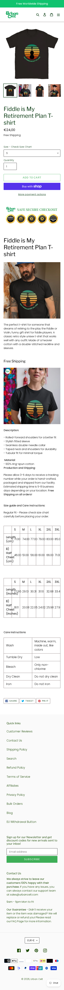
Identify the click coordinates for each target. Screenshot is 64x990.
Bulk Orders (15, 804)
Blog (10, 813)
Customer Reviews (19, 731)
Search (11, 759)
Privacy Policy (16, 795)
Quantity (9, 160)
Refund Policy (16, 768)
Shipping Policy (17, 749)
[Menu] (58, 14)
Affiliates (13, 786)
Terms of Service (18, 777)
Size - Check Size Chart (18, 146)
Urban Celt (37, 979)
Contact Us (14, 740)
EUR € (31, 940)
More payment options (32, 194)
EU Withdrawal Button (21, 822)
